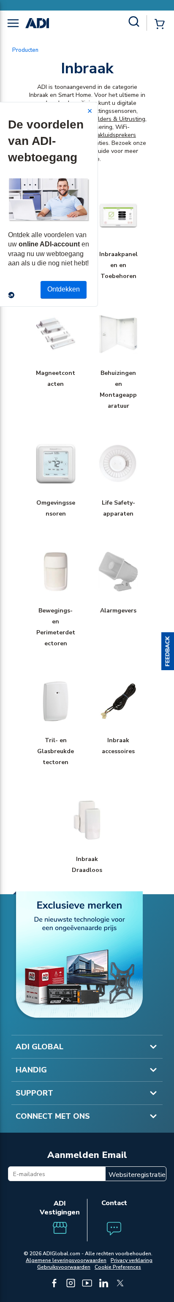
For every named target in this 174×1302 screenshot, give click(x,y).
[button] (167, 651)
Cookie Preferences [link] (118, 1267)
